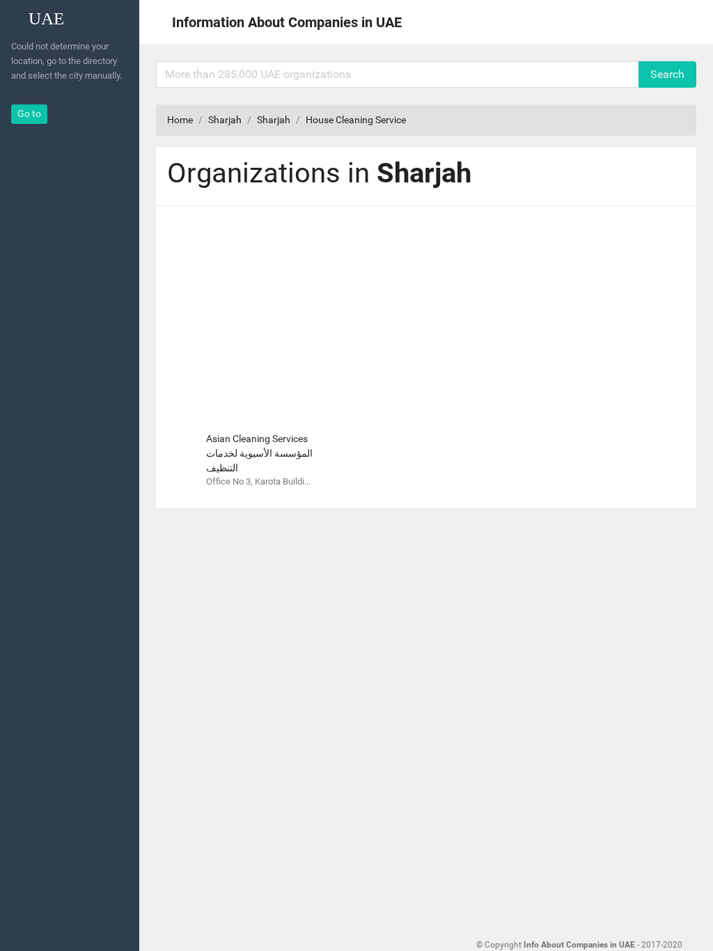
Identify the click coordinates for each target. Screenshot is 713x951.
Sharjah (225, 119)
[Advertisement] (426, 314)
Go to (29, 113)
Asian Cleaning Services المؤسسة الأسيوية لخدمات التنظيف (259, 453)
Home (180, 119)
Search (667, 74)
